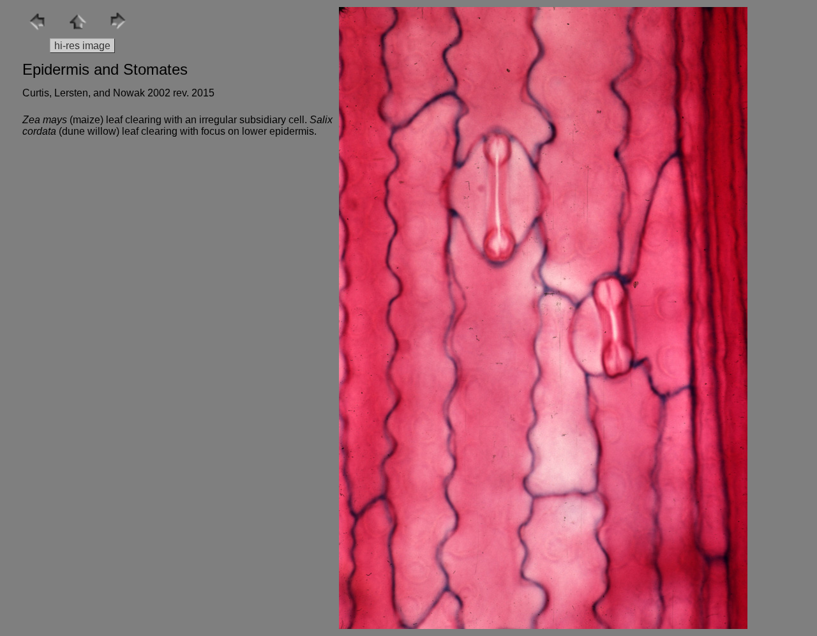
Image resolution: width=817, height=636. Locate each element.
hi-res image (82, 45)
